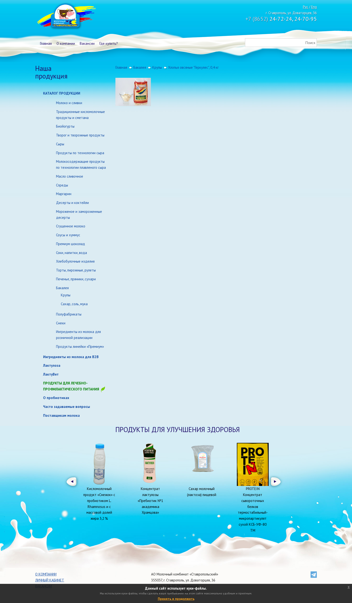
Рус (305, 7)
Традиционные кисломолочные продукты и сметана (80, 114)
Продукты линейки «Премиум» (80, 346)
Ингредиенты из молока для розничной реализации (78, 334)
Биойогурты (65, 126)
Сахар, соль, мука (74, 304)
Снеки (60, 323)
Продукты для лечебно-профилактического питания (71, 386)
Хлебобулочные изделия (75, 261)
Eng (314, 7)
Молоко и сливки (69, 103)
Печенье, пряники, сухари (76, 279)
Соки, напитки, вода (71, 252)
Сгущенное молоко (70, 226)
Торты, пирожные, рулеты (76, 270)
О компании (66, 43)
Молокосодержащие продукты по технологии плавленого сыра (81, 164)
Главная (46, 43)
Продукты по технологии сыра (80, 153)
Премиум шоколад (70, 244)
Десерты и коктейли (72, 202)
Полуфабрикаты (68, 314)
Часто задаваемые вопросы (66, 406)
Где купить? (108, 43)
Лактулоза (51, 365)
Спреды (62, 185)
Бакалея (62, 288)
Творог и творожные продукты (80, 135)
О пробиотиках (56, 397)
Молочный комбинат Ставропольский (66, 16)
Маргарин (63, 194)
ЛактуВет (51, 374)
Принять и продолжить (176, 599)
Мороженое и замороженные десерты (79, 214)
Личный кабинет (49, 580)
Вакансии (87, 43)
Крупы (65, 295)
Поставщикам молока (61, 415)
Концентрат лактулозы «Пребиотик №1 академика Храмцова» (150, 500)
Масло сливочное (69, 176)
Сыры (60, 144)
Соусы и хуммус (68, 235)
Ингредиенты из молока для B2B (71, 357)
